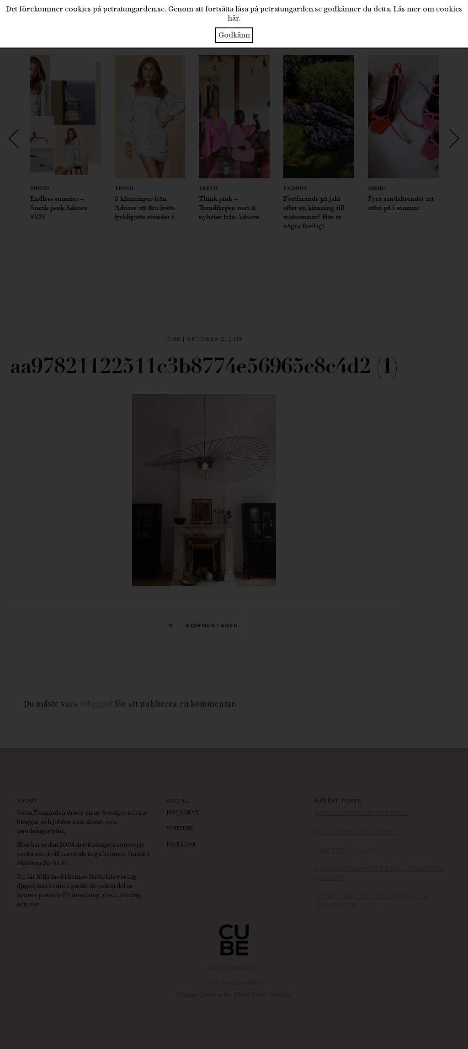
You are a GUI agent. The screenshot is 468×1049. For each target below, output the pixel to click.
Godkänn (234, 35)
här (233, 18)
